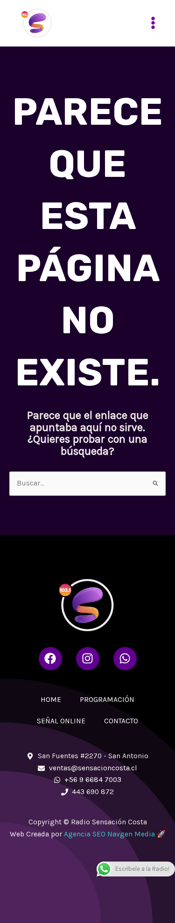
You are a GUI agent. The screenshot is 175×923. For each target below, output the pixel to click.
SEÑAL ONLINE (61, 721)
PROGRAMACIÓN (107, 699)
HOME (51, 699)
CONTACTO (121, 721)
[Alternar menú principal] (153, 23)
